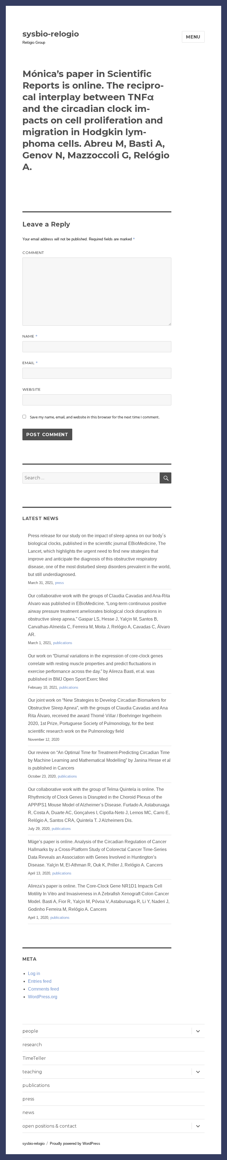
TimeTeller (34, 1058)
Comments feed (43, 989)
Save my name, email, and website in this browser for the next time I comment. (94, 417)
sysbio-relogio (50, 33)
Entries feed (39, 981)
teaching (32, 1071)
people (30, 1031)
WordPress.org (42, 996)
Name (30, 336)
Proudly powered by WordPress (75, 1143)
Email (30, 362)
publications (62, 643)
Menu (193, 37)
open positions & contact (49, 1126)
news (28, 1112)
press (59, 583)
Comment (33, 252)
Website (31, 389)
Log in (34, 973)
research (32, 1044)
